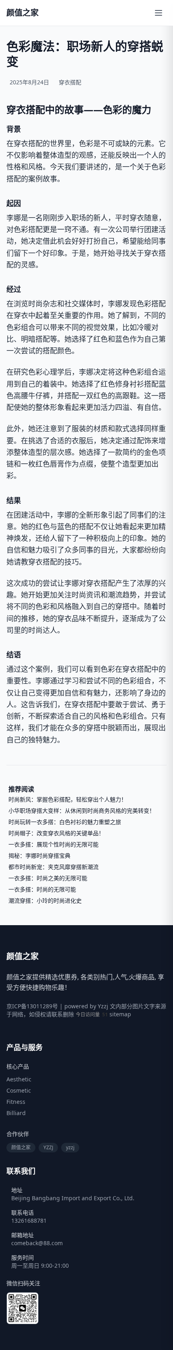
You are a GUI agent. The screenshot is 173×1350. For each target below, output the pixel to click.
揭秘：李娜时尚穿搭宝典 (39, 855)
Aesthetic (18, 1079)
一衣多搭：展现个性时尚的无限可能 (53, 844)
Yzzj (103, 1006)
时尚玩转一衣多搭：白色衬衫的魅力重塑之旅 (64, 822)
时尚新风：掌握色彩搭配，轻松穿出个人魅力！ (67, 799)
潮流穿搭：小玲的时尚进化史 (45, 900)
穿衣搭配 (70, 82)
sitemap (120, 1014)
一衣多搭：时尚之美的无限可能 (47, 878)
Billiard (16, 1113)
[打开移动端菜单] (158, 13)
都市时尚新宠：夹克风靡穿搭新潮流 (53, 867)
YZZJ (48, 1147)
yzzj (70, 1147)
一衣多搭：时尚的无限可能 (42, 889)
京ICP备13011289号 (32, 1006)
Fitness (15, 1101)
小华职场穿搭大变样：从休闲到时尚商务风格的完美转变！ (81, 810)
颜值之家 (21, 1147)
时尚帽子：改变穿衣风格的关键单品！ (56, 833)
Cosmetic (18, 1090)
